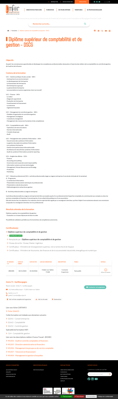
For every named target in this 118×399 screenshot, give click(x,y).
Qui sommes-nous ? (11, 369)
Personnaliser (91, 396)
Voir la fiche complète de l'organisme (20, 299)
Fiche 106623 (13, 311)
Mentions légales (38, 369)
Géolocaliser (57, 299)
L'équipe (8, 372)
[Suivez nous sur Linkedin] (97, 2)
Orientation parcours (67, 369)
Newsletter (54, 1)
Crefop (62, 381)
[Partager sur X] (102, 31)
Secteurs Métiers (64, 10)
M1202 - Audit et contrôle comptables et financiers (28, 341)
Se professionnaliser (94, 10)
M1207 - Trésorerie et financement (22, 352)
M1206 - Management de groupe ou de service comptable (30, 348)
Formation (50, 10)
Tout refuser (80, 396)
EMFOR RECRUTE (10, 376)
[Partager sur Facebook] (95, 31)
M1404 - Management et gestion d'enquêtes (25, 355)
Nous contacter (68, 1)
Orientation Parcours (34, 10)
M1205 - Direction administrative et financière (26, 344)
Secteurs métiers (65, 374)
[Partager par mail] (106, 31)
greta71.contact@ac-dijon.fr (17, 295)
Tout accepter (67, 396)
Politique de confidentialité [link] (105, 396)
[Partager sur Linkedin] (98, 31)
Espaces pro (82, 1)
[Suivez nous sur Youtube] (100, 2)
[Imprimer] (110, 31)
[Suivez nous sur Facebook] (95, 2)
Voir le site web (42, 299)
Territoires (79, 10)
